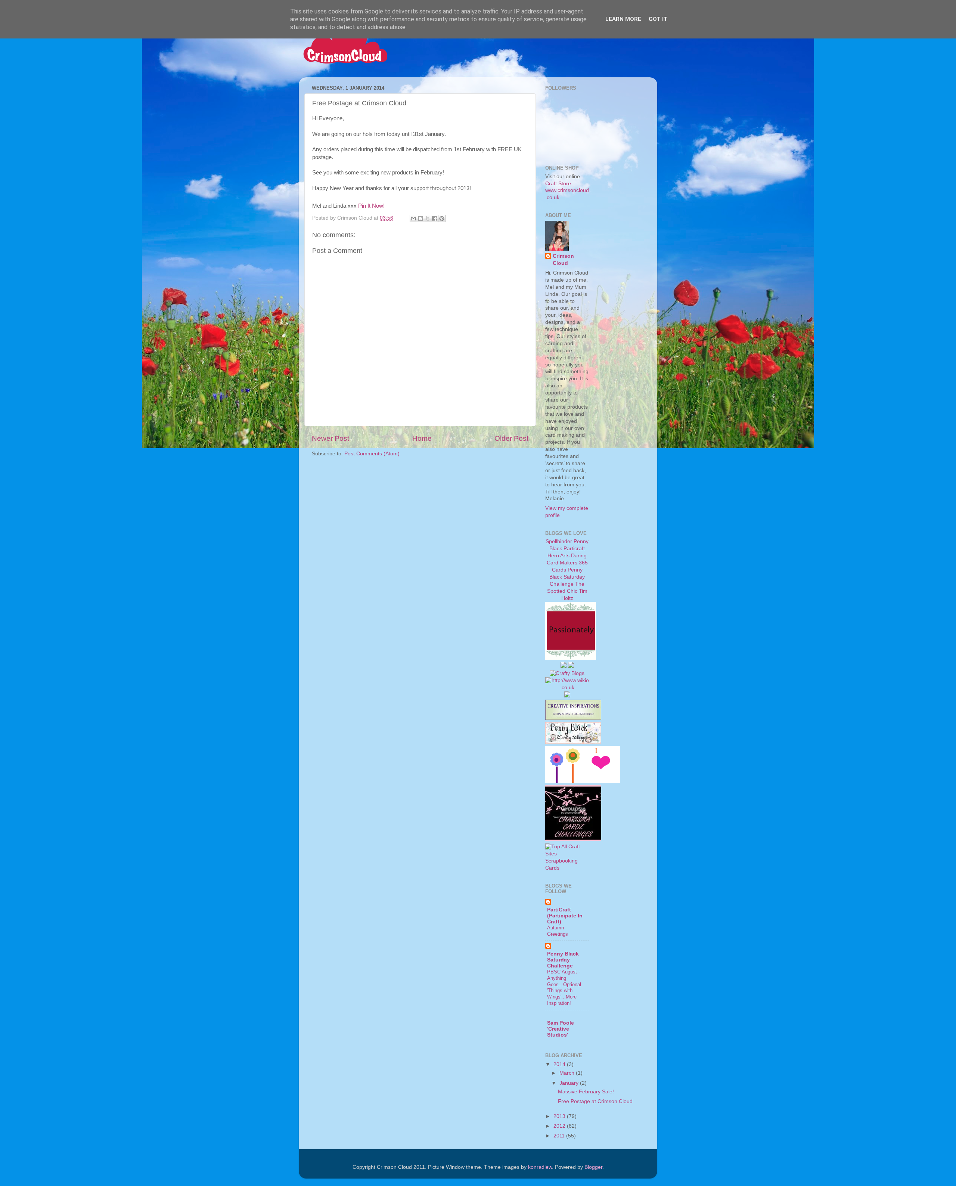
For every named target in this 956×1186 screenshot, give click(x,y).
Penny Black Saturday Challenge (567, 577)
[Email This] (413, 218)
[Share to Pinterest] (442, 218)
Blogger (593, 1167)
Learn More (623, 19)
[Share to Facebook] (434, 218)
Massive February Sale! (586, 1091)
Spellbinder (559, 541)
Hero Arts (558, 555)
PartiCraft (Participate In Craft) (565, 916)
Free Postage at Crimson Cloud (595, 1101)
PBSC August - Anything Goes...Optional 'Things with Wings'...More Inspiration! (564, 987)
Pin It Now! (371, 206)
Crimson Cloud (563, 259)
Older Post (511, 438)
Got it (658, 19)
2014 (560, 1064)
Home (422, 438)
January (569, 1083)
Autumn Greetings (557, 931)
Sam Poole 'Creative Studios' (560, 1029)
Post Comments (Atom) (372, 453)
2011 (559, 1136)
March (567, 1073)
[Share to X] (427, 218)
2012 (560, 1126)
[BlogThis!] (420, 218)
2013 (560, 1116)
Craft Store (558, 183)
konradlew (540, 1167)
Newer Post (330, 438)
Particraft (574, 548)
